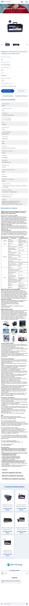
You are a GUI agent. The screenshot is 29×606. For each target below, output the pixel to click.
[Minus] (27, 573)
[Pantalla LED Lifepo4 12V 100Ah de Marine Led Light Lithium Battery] (21, 519)
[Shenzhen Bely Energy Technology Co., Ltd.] (5, 2)
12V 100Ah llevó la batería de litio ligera (13, 478)
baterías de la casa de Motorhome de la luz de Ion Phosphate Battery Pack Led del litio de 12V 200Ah (7, 505)
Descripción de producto (21, 95)
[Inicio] (14, 566)
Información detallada (7, 95)
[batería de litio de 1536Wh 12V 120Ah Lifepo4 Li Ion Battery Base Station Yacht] (7, 542)
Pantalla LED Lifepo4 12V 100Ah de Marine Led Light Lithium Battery (21, 528)
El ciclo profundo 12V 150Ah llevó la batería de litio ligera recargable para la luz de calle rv (21, 505)
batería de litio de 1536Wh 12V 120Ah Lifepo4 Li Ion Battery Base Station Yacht (7, 551)
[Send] (27, 603)
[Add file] (2, 603)
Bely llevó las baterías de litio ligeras (12, 475)
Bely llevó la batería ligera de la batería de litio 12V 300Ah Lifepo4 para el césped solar (7, 528)
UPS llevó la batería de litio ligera (11, 472)
